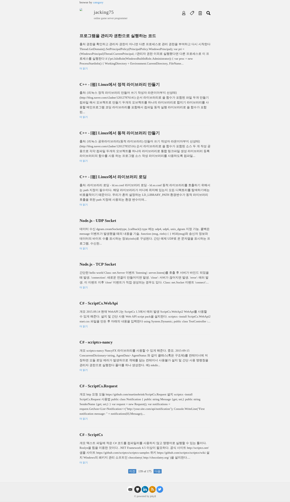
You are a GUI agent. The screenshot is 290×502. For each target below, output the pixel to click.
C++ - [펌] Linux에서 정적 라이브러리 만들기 (120, 84)
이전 (132, 471)
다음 (158, 471)
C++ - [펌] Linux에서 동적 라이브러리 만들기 (120, 133)
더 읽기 (84, 68)
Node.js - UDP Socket (98, 220)
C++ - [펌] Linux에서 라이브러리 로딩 (113, 177)
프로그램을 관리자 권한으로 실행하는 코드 (118, 36)
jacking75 (104, 12)
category (98, 2)
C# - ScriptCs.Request (98, 386)
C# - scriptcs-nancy (96, 342)
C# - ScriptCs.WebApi (99, 303)
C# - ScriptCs (91, 434)
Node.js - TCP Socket (98, 264)
